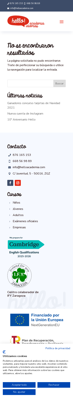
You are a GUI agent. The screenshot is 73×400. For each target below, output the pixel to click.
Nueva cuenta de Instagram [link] (25, 114)
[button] (62, 22)
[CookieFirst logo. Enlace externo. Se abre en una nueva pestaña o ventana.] (4, 352)
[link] (15, 3)
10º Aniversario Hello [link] (21, 120)
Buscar (59, 83)
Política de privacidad (57, 348)
